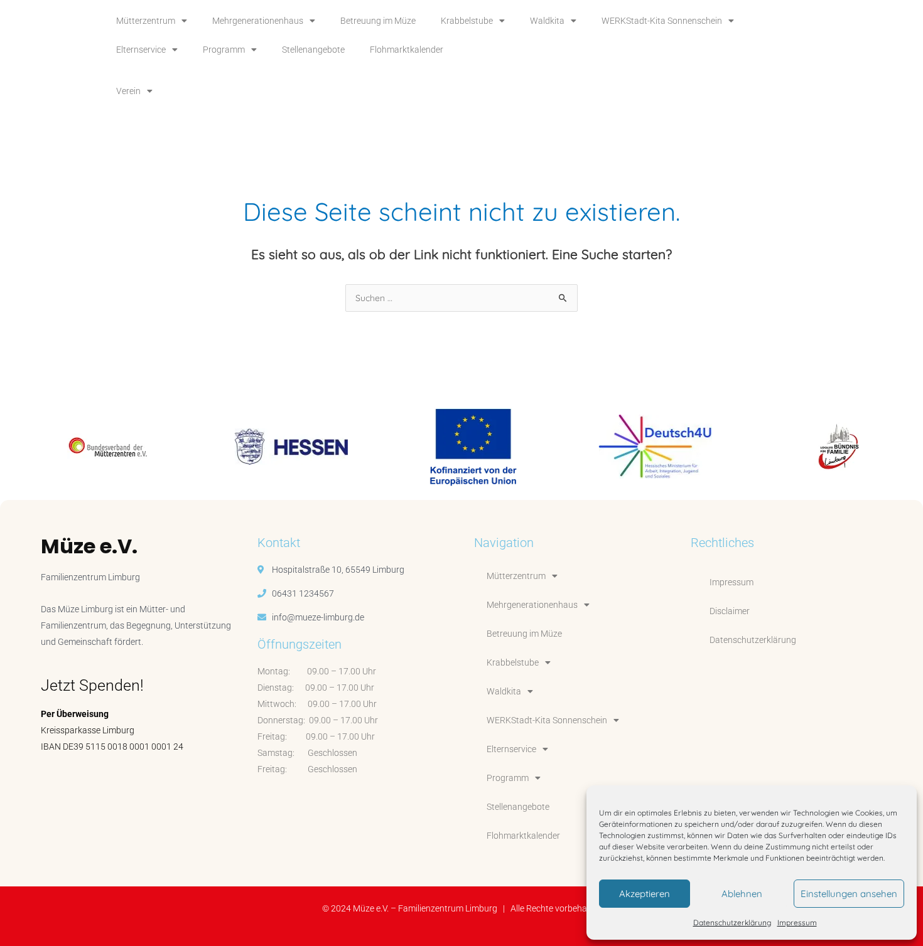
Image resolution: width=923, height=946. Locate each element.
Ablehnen (741, 894)
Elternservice (141, 50)
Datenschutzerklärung (732, 922)
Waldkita (547, 21)
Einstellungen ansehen (849, 894)
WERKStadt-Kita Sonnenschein (662, 21)
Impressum (797, 922)
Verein (128, 91)
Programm (224, 50)
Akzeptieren (644, 894)
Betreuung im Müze (378, 21)
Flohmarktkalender (406, 50)
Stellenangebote (313, 50)
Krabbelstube (467, 21)
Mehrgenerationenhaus (257, 21)
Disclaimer (730, 611)
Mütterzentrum (145, 21)
